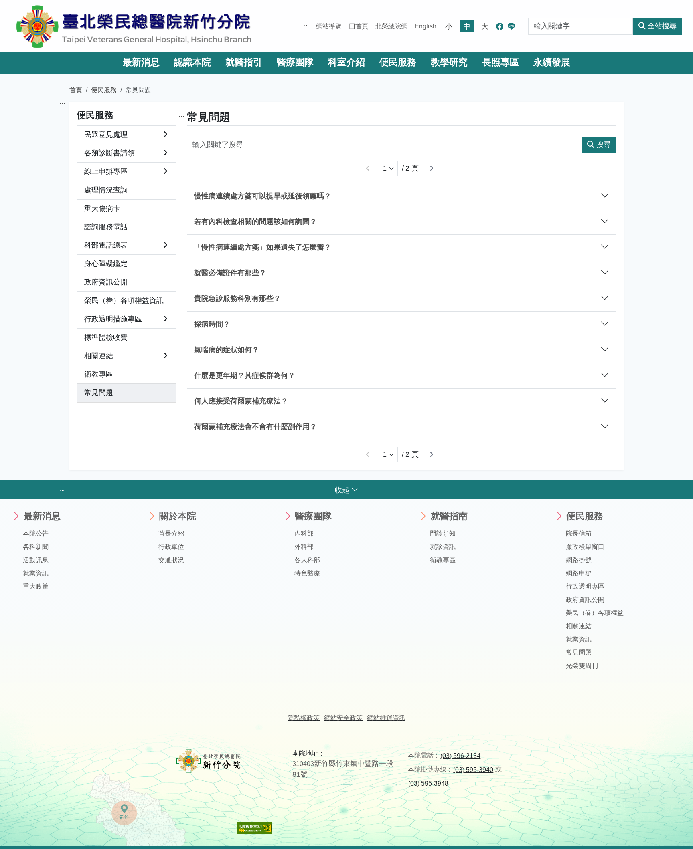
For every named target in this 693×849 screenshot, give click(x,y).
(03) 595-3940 (473, 769)
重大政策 (36, 586)
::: (306, 26)
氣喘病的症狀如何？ (226, 350)
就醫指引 (243, 62)
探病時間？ (212, 324)
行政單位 (171, 546)
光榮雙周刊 (582, 665)
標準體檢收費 (106, 337)
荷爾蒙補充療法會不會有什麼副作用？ (255, 427)
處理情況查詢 (106, 190)
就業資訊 (36, 573)
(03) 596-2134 (460, 755)
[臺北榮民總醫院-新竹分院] (134, 26)
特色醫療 (307, 573)
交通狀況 (171, 560)
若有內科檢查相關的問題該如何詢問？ (255, 222)
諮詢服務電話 (106, 227)
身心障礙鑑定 (106, 264)
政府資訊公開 (106, 282)
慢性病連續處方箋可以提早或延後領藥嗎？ (262, 196)
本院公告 (36, 533)
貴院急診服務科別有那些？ (237, 298)
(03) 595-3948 (428, 783)
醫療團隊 (295, 62)
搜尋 (603, 145)
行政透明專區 (585, 586)
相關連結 (98, 356)
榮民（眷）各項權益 (595, 612)
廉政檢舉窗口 (585, 546)
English (425, 26)
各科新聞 (36, 546)
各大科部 (307, 560)
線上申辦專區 (106, 171)
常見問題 (98, 393)
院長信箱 (579, 533)
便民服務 (397, 62)
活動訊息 (36, 560)
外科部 (304, 546)
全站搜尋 (662, 26)
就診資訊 (443, 546)
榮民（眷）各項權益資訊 (124, 300)
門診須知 (443, 533)
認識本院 (192, 62)
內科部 (304, 533)
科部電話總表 (106, 245)
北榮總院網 (391, 26)
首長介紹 (171, 533)
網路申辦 (579, 573)
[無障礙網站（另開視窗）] (254, 827)
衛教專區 (98, 374)
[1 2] (388, 168)
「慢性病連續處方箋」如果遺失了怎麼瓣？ (262, 247)
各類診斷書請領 (109, 153)
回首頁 (358, 26)
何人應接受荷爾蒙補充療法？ (241, 401)
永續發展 (551, 62)
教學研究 (449, 62)
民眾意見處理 (106, 135)
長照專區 (500, 62)
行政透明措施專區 (113, 319)
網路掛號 (579, 560)
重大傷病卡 (102, 208)
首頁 (75, 89)
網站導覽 (329, 26)
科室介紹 (346, 62)
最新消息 (141, 62)
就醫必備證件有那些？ (230, 273)
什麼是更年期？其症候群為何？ (244, 375)
